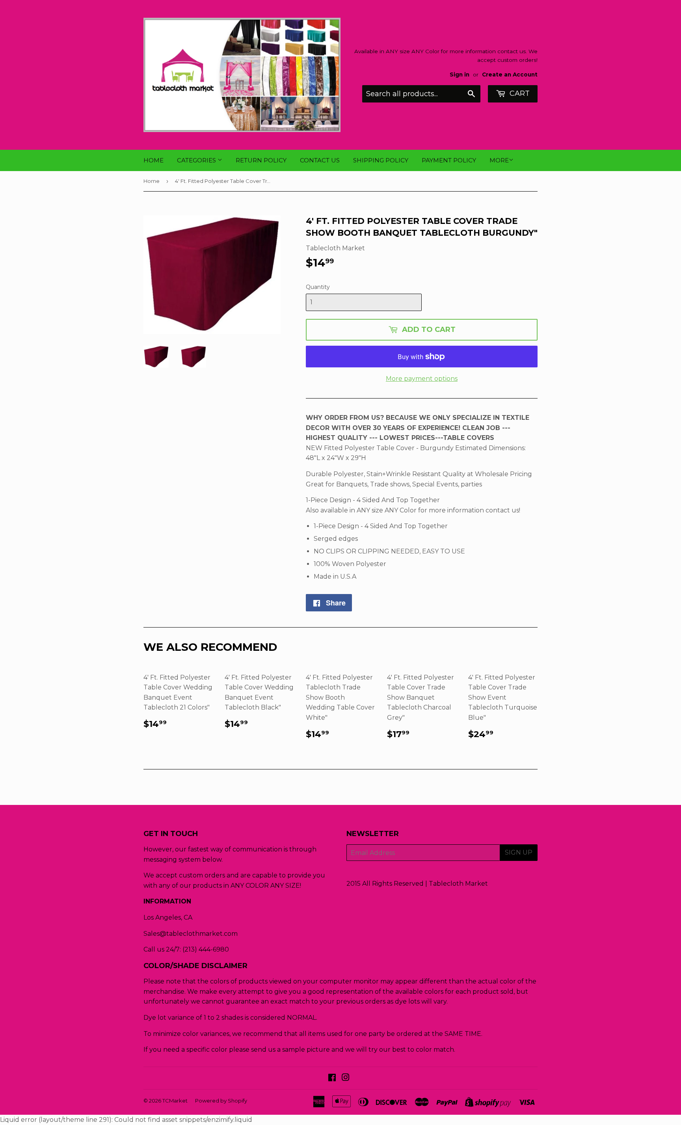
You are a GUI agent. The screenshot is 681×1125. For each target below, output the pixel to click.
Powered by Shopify (221, 1100)
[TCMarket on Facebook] (332, 1078)
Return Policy (261, 160)
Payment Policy (449, 160)
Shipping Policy (380, 160)
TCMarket (175, 1100)
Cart (519, 93)
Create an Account (510, 74)
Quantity (318, 287)
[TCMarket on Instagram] (346, 1078)
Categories (197, 160)
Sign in (459, 74)
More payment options (422, 378)
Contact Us (320, 160)
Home (153, 160)
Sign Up (518, 852)
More (499, 160)
